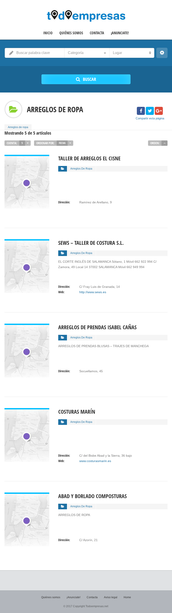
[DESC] (164, 143)
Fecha (62, 143)
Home (127, 597)
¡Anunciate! (120, 33)
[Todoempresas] (86, 16)
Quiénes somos (71, 33)
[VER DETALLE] (26, 157)
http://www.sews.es (92, 292)
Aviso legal (110, 597)
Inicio (48, 33)
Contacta (97, 33)
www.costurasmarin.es (95, 461)
